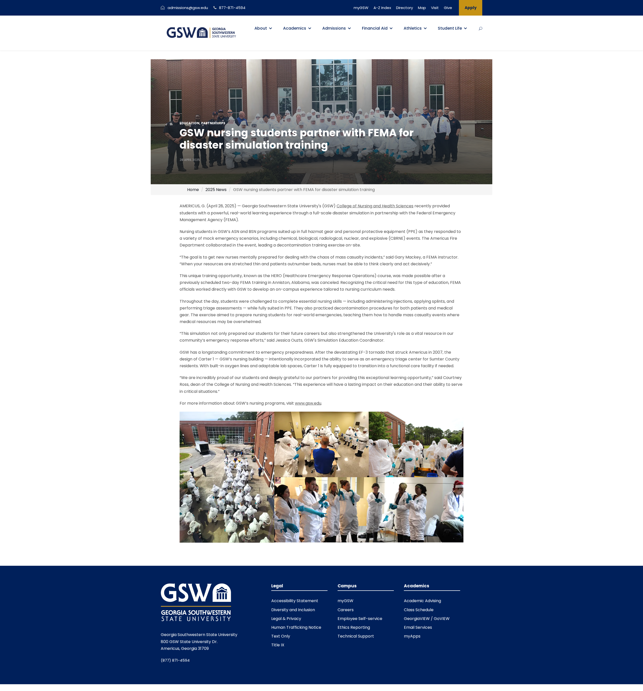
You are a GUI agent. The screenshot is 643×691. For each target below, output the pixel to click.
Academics (294, 28)
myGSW (361, 7)
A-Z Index (382, 7)
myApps (412, 636)
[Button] (480, 28)
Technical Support (356, 636)
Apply (470, 7)
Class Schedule (419, 610)
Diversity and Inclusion (293, 610)
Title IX (277, 645)
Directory (404, 7)
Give (448, 7)
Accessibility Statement (294, 601)
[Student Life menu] (465, 28)
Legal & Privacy (286, 618)
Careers (346, 610)
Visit (435, 7)
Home (193, 190)
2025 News (216, 190)
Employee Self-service (360, 618)
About (260, 28)
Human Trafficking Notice (296, 627)
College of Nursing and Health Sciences (375, 206)
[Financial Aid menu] (391, 28)
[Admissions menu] (349, 28)
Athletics (413, 28)
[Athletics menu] (425, 28)
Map (422, 7)
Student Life (450, 28)
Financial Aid (375, 28)
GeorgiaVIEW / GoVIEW (427, 618)
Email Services (418, 627)
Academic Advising (422, 601)
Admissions (334, 28)
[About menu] (270, 28)
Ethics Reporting (354, 627)
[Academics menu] (309, 28)
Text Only (280, 636)
